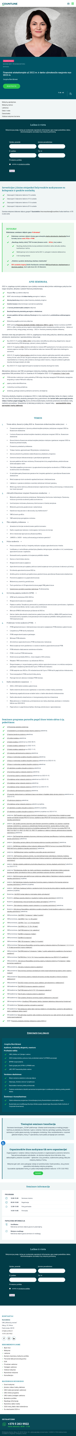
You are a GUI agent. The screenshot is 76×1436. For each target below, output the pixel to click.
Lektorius (6, 108)
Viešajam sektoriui (10, 1367)
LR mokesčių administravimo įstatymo (19, 753)
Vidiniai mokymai (10, 1370)
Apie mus (7, 1348)
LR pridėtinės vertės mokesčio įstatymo (19, 779)
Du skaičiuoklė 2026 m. (12, 1409)
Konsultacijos (8, 1375)
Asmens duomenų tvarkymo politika (16, 1356)
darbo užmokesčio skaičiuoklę (56, 236)
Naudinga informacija (11, 1401)
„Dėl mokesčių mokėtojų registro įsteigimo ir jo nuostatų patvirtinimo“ (34, 905)
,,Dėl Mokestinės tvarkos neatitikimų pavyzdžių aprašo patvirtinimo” (34, 852)
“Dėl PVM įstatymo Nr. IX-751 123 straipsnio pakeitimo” (34, 990)
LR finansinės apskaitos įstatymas (17, 727)
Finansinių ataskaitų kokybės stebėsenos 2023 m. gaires (34, 325)
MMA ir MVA (27, 341)
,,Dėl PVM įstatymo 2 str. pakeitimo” (28, 930)
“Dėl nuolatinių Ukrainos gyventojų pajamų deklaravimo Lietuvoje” (38, 997)
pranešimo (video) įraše (61, 373)
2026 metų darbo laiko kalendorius (16, 1407)
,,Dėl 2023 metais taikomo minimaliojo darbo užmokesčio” (32, 894)
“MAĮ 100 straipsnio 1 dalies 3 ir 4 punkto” (30, 941)
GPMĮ (22, 347)
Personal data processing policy (15, 1359)
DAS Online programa (11, 1393)
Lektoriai (7, 1353)
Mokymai (7, 1350)
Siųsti (12, 171)
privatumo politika (24, 164)
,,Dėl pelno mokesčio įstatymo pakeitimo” (30, 967)
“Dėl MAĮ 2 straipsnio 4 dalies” (27, 934)
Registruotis (11, 86)
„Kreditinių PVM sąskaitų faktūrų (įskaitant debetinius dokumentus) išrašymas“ (46, 1001)
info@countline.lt (7, 1331)
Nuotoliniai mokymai (11, 1373)
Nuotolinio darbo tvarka (12, 1404)
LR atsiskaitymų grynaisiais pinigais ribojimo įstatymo (23, 730)
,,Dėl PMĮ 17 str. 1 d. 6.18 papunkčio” (29, 923)
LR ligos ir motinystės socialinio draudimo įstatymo (23, 757)
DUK (5, 1362)
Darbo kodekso (25, 355)
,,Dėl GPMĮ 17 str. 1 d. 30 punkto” (27, 919)
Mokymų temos (8, 105)
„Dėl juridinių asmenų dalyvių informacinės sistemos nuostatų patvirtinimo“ (36, 842)
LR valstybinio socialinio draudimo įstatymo (20, 768)
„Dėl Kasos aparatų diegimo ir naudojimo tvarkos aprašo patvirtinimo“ (34, 898)
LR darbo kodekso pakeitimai (16, 745)
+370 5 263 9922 (7, 1333)
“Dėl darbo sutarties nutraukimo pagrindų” (30, 1005)
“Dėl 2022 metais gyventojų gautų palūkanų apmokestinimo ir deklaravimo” (41, 983)
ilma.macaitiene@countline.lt (50, 212)
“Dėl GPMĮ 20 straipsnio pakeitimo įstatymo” (31, 986)
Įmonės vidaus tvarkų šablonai (14, 1387)
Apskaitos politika (10, 1398)
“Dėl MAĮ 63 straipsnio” (25, 937)
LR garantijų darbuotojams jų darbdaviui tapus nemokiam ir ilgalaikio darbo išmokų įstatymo (35, 794)
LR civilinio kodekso (13, 738)
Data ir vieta (6, 111)
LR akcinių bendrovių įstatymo (16, 734)
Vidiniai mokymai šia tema (11, 116)
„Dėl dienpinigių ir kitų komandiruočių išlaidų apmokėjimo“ (31, 902)
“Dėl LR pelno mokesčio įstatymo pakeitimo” (31, 994)
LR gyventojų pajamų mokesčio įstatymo (19, 772)
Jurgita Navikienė (10, 79)
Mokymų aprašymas (9, 102)
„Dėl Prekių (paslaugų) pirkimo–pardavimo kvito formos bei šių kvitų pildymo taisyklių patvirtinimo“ (43, 888)
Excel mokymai (9, 1384)
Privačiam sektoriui (10, 1364)
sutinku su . (21, 164)
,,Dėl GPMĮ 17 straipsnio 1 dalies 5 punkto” (30, 915)
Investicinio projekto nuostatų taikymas (24, 589)
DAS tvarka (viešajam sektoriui (14, 1395)
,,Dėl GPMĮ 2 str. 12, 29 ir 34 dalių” (28, 926)
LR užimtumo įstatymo (14, 800)
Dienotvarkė (6, 113)
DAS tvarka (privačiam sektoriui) (15, 1390)
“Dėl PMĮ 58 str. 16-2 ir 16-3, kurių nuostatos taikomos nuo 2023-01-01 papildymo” (43, 957)
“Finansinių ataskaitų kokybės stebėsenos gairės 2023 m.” (29, 1021)
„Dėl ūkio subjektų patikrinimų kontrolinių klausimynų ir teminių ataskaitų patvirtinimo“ (39, 864)
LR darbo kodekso (12, 742)
